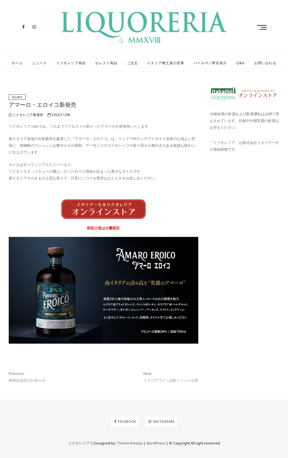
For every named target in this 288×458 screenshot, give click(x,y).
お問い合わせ (265, 63)
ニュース (39, 63)
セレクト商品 (106, 63)
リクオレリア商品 (71, 63)
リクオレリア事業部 (27, 114)
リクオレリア (79, 443)
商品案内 (17, 97)
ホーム (17, 63)
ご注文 (132, 63)
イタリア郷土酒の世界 (165, 63)
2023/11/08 (60, 114)
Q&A (240, 63)
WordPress (155, 443)
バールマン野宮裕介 (210, 63)
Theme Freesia (130, 443)
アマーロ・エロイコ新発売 (42, 104)
